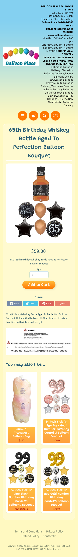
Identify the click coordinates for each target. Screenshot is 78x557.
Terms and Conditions (29, 531)
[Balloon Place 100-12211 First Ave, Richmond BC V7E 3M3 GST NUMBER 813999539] (21, 56)
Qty (39, 269)
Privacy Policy (54, 531)
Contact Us (49, 536)
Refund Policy (30, 536)
